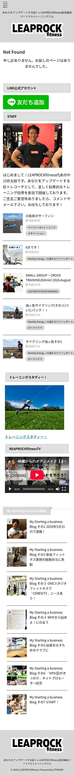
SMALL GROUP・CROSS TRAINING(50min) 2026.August (48, 277)
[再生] (10, 489)
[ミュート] (58, 489)
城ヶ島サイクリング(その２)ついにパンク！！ (47, 307)
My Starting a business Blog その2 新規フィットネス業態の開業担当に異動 (47, 557)
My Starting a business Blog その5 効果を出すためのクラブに (47, 645)
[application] (37, 475)
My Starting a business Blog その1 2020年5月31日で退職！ (47, 526)
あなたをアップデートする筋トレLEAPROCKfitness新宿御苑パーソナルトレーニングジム (37, 761)
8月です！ (33, 247)
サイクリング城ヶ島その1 (44, 341)
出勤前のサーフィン (40, 215)
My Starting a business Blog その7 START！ (46, 699)
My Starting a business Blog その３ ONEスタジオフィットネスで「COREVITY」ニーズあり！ (48, 588)
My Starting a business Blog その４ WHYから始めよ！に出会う (48, 617)
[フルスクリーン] (64, 489)
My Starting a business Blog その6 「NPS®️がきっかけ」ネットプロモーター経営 (48, 675)
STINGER (58, 769)
